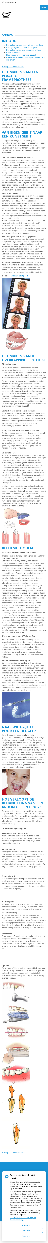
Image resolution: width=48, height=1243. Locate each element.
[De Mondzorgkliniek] (6, 14)
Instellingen (26, 1225)
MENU (44, 7)
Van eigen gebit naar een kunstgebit (21, 47)
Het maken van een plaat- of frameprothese (24, 45)
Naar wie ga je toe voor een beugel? (21, 55)
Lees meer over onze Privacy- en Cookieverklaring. (23, 1219)
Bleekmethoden (13, 52)
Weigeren (26, 1230)
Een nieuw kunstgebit (18, 276)
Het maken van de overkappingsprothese (23, 50)
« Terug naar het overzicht (13, 66)
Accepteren (26, 1236)
